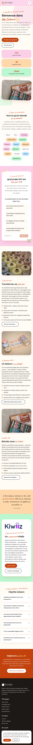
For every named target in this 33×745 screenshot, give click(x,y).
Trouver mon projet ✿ (10, 40)
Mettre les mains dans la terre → (13, 402)
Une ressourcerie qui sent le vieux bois (14, 207)
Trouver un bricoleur (13, 571)
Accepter (7, 740)
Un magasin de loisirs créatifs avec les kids (15, 222)
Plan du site (5, 723)
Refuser (16, 740)
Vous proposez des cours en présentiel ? (12, 624)
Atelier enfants (5, 706)
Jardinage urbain (6, 704)
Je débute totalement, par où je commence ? (13, 598)
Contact (4, 719)
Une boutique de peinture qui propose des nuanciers (15, 229)
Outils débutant (6, 711)
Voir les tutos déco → (10, 324)
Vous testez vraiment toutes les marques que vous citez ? (14, 607)
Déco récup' (5, 702)
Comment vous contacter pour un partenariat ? (14, 639)
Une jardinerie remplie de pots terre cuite (15, 214)
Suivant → (24, 235)
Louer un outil (11, 565)
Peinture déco (5, 709)
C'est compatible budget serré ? (14, 631)
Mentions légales (6, 721)
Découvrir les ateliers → (11, 477)
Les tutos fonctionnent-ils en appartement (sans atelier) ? (13, 615)
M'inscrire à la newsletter (16, 671)
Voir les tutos (8, 45)
